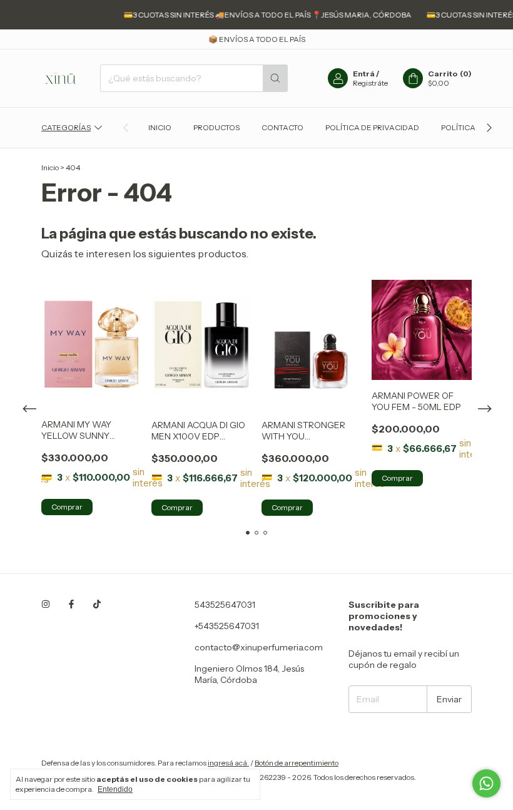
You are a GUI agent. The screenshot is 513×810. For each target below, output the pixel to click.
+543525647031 (227, 626)
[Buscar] (275, 78)
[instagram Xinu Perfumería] (45, 604)
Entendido (115, 789)
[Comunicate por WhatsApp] (486, 783)
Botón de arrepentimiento (296, 762)
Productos (216, 127)
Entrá (364, 73)
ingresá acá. (228, 762)
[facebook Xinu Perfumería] (71, 604)
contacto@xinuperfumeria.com (259, 647)
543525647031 (225, 604)
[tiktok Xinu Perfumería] (97, 604)
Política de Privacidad (372, 127)
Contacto (282, 127)
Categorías (66, 127)
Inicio (159, 127)
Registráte (370, 83)
